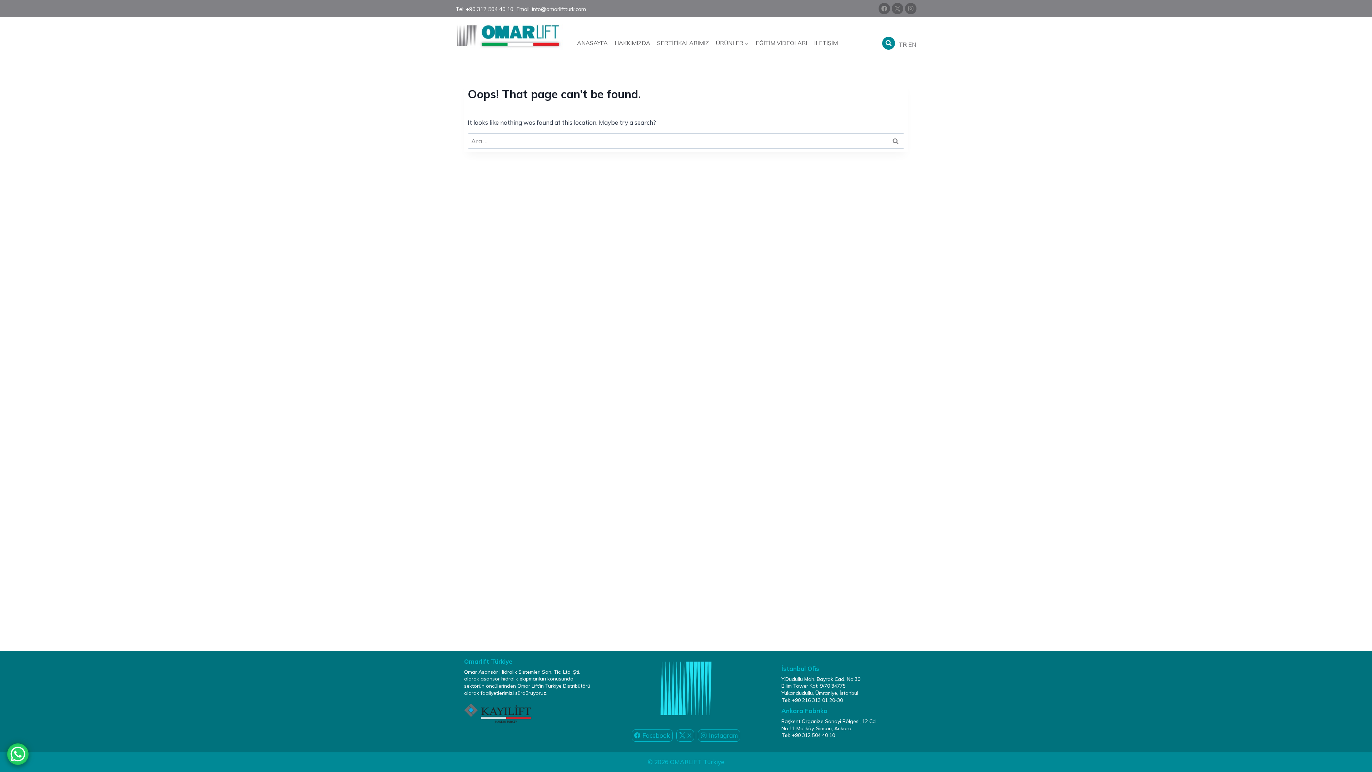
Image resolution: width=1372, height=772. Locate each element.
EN (912, 44)
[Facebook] (884, 8)
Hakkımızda (632, 42)
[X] (897, 8)
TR (903, 44)
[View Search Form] (888, 43)
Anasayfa (592, 42)
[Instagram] (910, 8)
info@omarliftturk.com (559, 9)
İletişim (826, 42)
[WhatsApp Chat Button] (18, 754)
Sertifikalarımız (683, 42)
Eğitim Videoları (781, 42)
